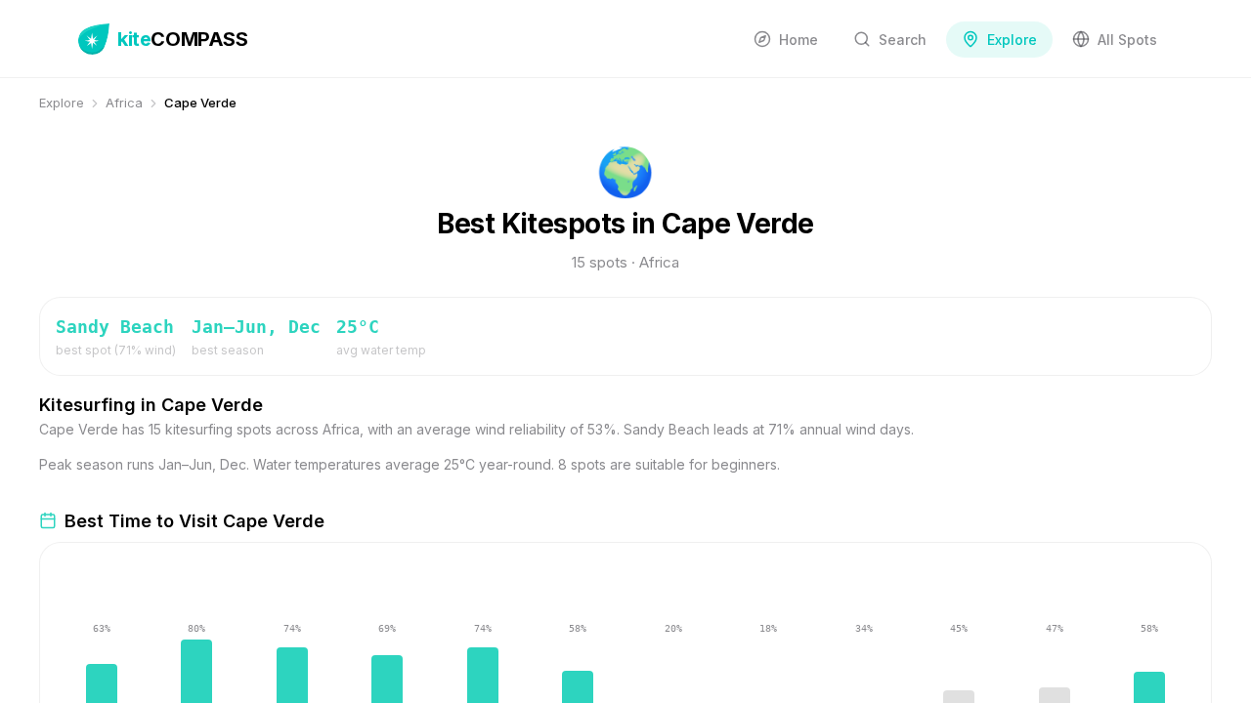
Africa (124, 102)
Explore (61, 102)
